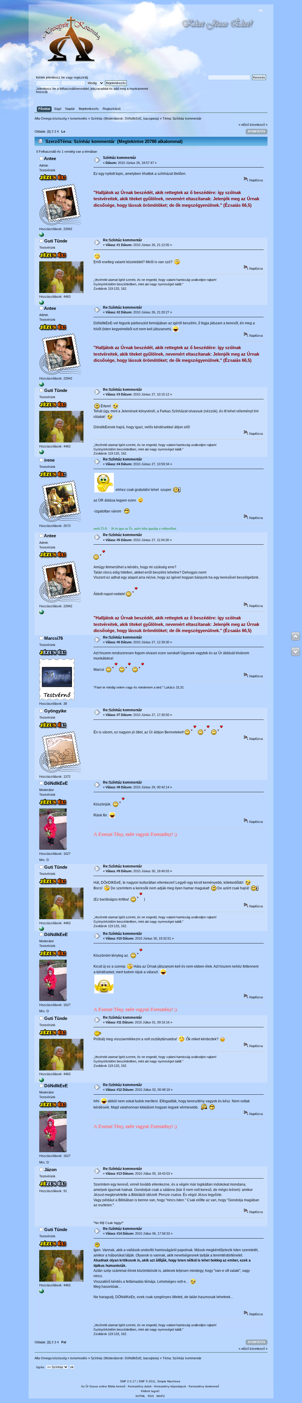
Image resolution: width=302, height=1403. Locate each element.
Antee (50, 158)
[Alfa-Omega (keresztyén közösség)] (41, 235)
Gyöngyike (55, 710)
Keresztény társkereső (204, 1386)
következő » (258, 124)
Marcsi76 (53, 638)
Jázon (50, 1169)
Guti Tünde (55, 240)
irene (49, 460)
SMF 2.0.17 (128, 1381)
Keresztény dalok (140, 1386)
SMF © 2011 (147, 1381)
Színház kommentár (119, 158)
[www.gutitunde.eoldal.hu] (41, 303)
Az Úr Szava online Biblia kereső (103, 1386)
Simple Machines (168, 1381)
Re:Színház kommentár (122, 240)
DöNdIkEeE (133, 118)
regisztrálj (81, 77)
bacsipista (150, 118)
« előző (244, 124)
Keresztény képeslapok (170, 1386)
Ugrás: (40, 1367)
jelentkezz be (55, 77)
